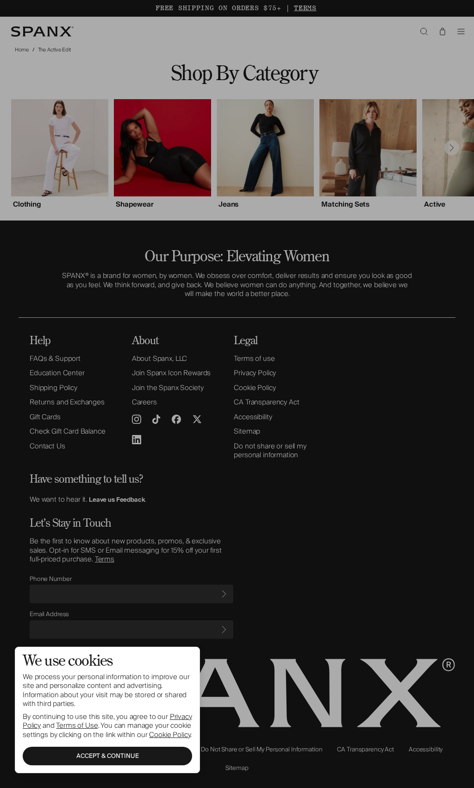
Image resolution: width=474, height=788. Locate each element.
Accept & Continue (107, 756)
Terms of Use (77, 725)
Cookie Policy (169, 735)
